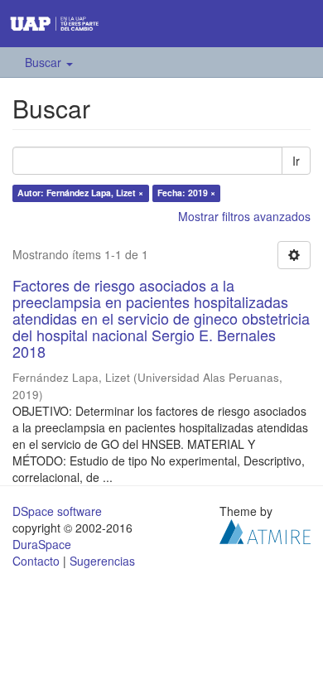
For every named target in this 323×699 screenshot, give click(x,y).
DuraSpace (41, 544)
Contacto (36, 560)
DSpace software (57, 511)
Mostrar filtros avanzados (244, 216)
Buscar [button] (45, 62)
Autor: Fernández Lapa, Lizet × (80, 192)
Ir (296, 160)
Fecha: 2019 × (186, 192)
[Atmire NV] (265, 530)
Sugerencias (102, 560)
